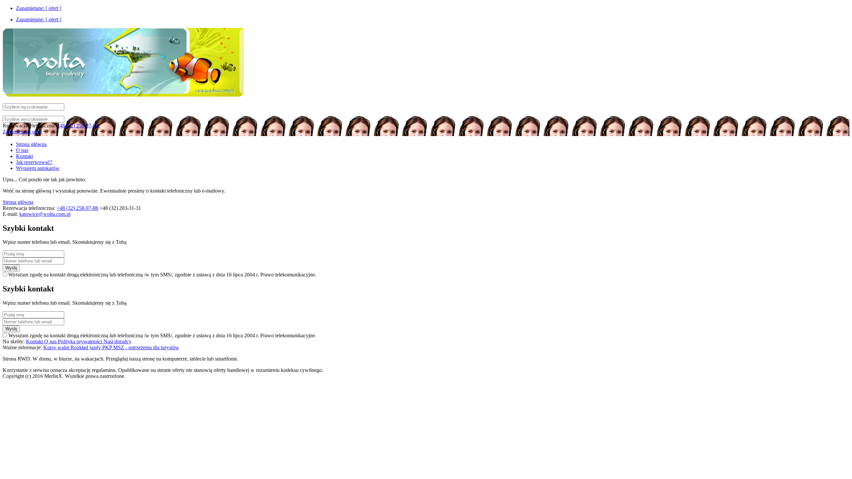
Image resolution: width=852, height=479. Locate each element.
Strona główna (18, 202)
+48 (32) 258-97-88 (77, 125)
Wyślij (11, 267)
